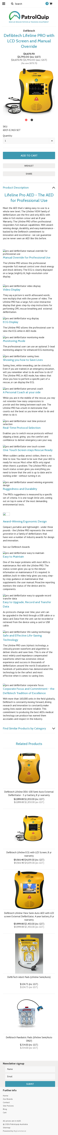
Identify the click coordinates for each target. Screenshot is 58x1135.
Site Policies (8, 1106)
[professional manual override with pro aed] (3, 282)
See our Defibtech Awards (16, 546)
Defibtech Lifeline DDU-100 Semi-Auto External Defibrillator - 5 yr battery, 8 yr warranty (29, 793)
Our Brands (8, 1099)
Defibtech (29, 30)
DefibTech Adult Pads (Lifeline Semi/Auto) (29, 977)
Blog (5, 1109)
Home (5, 1095)
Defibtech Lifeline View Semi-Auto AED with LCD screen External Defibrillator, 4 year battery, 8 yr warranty (29, 916)
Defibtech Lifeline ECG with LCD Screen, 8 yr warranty (29, 854)
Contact (6, 1102)
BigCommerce (20, 1131)
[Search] (12, 3)
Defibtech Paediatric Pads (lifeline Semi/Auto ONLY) (29, 1039)
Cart (4, 1112)
